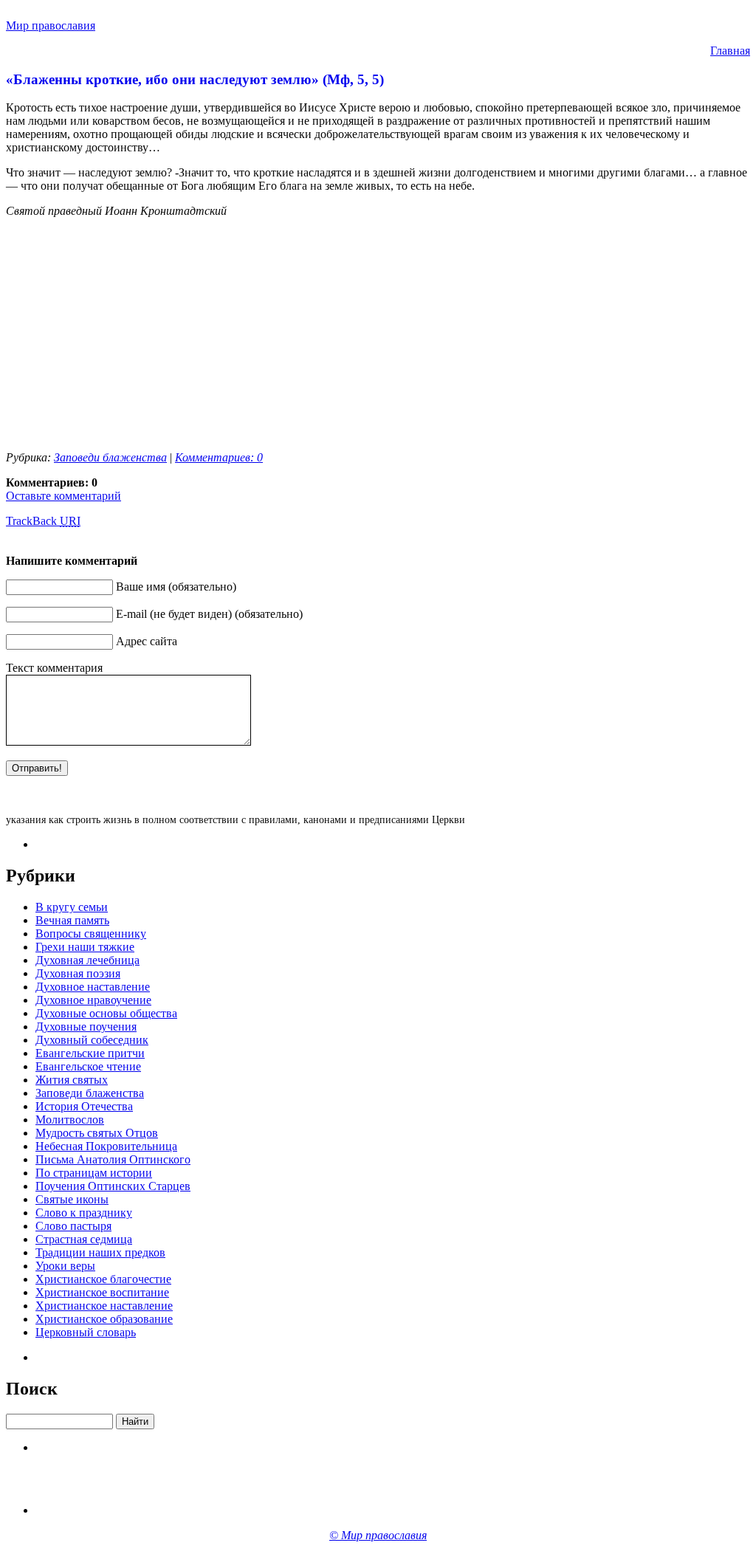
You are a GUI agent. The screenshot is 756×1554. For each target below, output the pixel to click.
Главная (730, 50)
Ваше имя (140, 586)
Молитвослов (69, 1119)
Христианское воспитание (102, 1292)
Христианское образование (104, 1319)
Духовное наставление (92, 986)
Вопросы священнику (90, 933)
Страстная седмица (83, 1239)
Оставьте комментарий (63, 495)
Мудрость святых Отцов (96, 1133)
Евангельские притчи (90, 1053)
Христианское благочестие (103, 1279)
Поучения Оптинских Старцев (112, 1186)
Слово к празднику (83, 1212)
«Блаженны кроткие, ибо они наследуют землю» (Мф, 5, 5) (195, 79)
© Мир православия (378, 1535)
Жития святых (71, 1079)
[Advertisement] (130, 333)
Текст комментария (54, 667)
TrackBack (43, 521)
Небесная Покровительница (106, 1146)
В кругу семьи (71, 907)
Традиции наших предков (100, 1252)
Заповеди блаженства (110, 457)
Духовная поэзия (77, 973)
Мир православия (50, 25)
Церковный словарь (85, 1332)
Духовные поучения (86, 1026)
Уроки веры (65, 1265)
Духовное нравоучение (93, 1000)
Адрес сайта (146, 641)
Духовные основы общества (106, 1013)
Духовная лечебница (87, 960)
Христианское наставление (104, 1305)
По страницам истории (93, 1172)
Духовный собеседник (91, 1040)
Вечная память (72, 920)
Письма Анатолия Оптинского (112, 1159)
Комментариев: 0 (219, 457)
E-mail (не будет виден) (174, 614)
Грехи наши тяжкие (84, 947)
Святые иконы (72, 1199)
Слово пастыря (73, 1226)
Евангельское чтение (88, 1066)
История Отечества (84, 1106)
